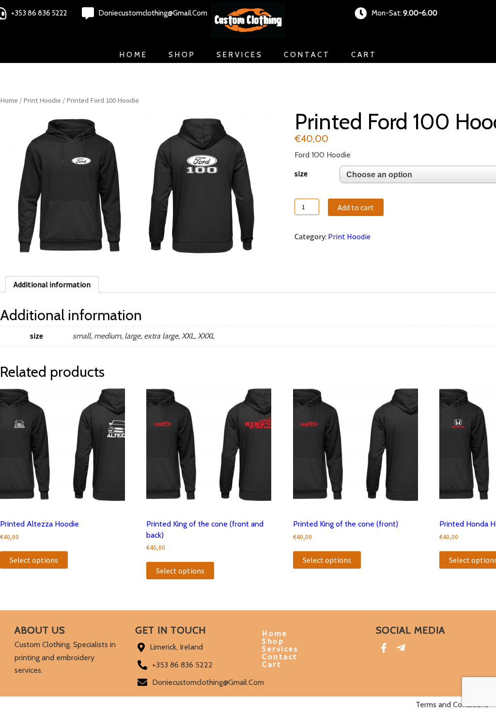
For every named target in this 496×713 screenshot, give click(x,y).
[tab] (52, 284)
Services (240, 54)
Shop (182, 54)
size (301, 173)
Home (134, 54)
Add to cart (356, 207)
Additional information (52, 284)
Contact (307, 54)
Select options (34, 560)
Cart (364, 54)
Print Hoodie (42, 100)
